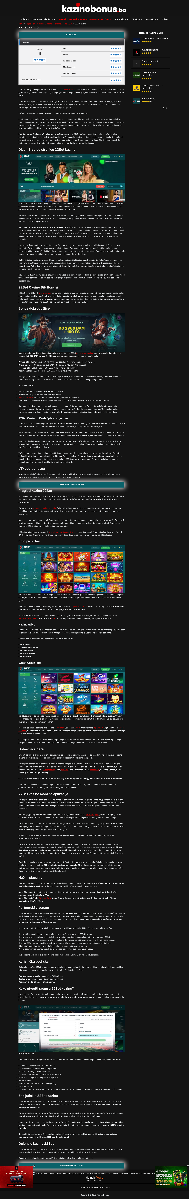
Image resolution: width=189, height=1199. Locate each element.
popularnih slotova (79, 606)
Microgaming (49, 770)
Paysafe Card (45, 898)
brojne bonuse (45, 293)
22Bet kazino (148, 98)
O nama (81, 1187)
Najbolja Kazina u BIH (151, 32)
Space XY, (98, 728)
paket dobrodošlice (84, 353)
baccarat (22, 618)
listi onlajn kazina (67, 89)
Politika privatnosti (95, 1187)
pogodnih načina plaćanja (44, 508)
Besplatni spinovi (25, 397)
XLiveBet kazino (150, 49)
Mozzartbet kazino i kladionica (152, 86)
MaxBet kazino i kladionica (150, 73)
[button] (54, 19)
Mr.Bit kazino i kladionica (155, 38)
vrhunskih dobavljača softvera (61, 532)
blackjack (32, 618)
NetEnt (64, 770)
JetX (78, 728)
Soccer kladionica (151, 61)
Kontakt (108, 1187)
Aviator (60, 728)
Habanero (94, 770)
